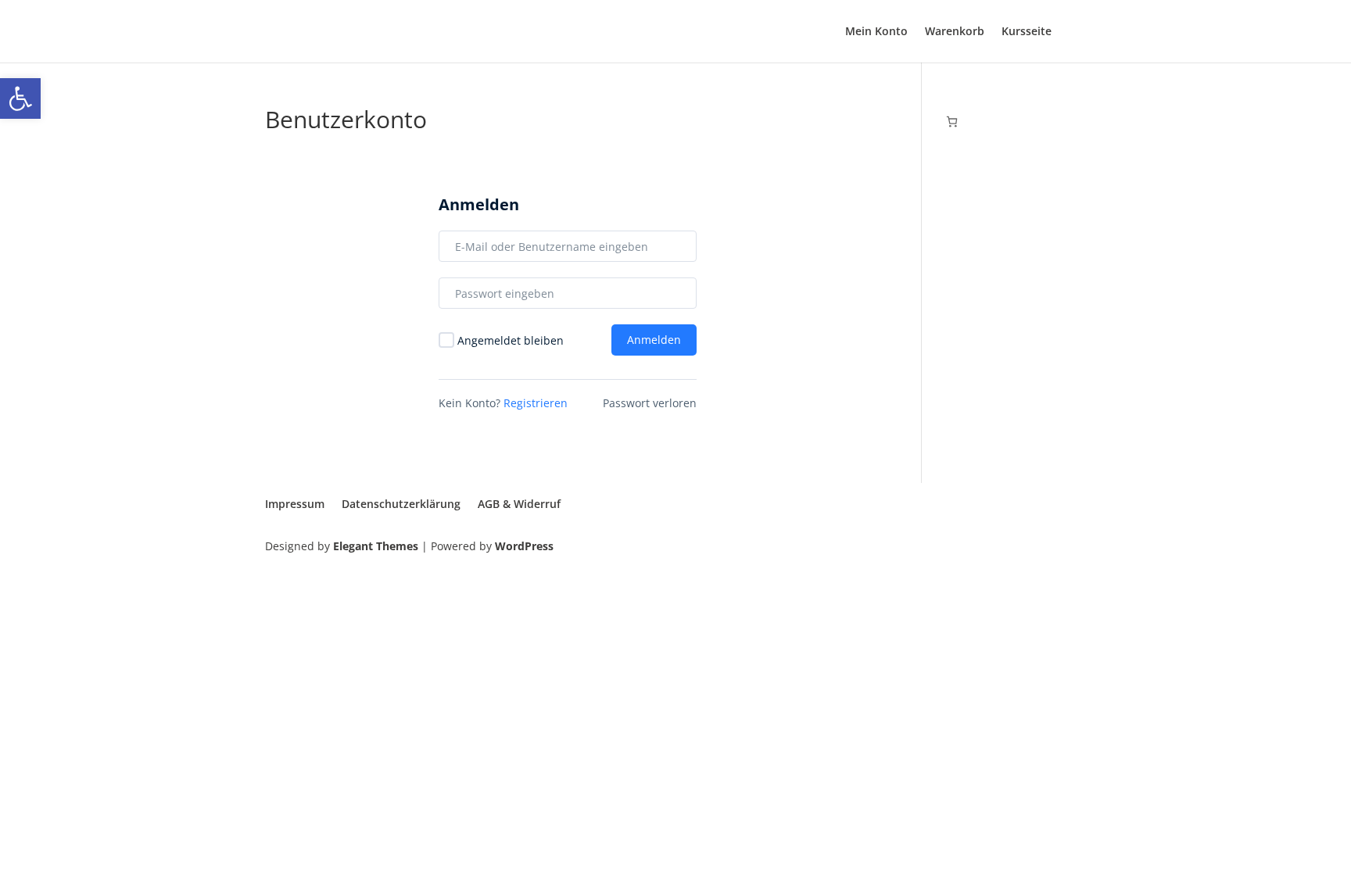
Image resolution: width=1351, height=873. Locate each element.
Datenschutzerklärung (401, 503)
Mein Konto (876, 32)
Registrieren (535, 402)
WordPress (524, 545)
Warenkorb (954, 32)
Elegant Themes (375, 545)
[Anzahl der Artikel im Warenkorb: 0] (952, 121)
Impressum (294, 503)
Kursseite (1027, 32)
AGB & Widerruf (519, 503)
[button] (20, 98)
